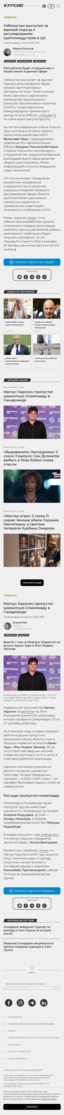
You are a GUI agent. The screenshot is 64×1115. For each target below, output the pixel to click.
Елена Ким (20, 622)
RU (51, 6)
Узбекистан (39, 61)
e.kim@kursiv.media (22, 629)
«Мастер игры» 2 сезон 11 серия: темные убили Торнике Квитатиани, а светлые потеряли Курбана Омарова (31, 522)
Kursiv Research (17, 1059)
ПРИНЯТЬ (32, 1106)
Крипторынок (24, 61)
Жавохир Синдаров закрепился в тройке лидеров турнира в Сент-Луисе (29, 947)
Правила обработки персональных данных (33, 1038)
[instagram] (20, 1003)
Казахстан (10, 61)
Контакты (14, 1045)
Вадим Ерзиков (23, 48)
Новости (10, 17)
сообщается (47, 115)
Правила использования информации (31, 1024)
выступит (28, 711)
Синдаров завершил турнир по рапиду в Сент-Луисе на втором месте (27, 930)
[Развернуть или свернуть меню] (58, 6)
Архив (11, 1031)
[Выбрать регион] (44, 6)
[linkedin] (44, 1003)
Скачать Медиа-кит (19, 1052)
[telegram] (32, 1003)
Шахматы (23, 635)
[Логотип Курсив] (13, 5)
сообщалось (49, 834)
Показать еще (32, 582)
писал (31, 218)
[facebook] (8, 1003)
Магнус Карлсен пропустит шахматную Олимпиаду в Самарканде (28, 396)
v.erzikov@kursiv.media (24, 55)
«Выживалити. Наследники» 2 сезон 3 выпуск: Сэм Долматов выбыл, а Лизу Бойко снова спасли (31, 458)
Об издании (15, 1017)
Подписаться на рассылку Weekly (26, 984)
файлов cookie (48, 1099)
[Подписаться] (58, 988)
